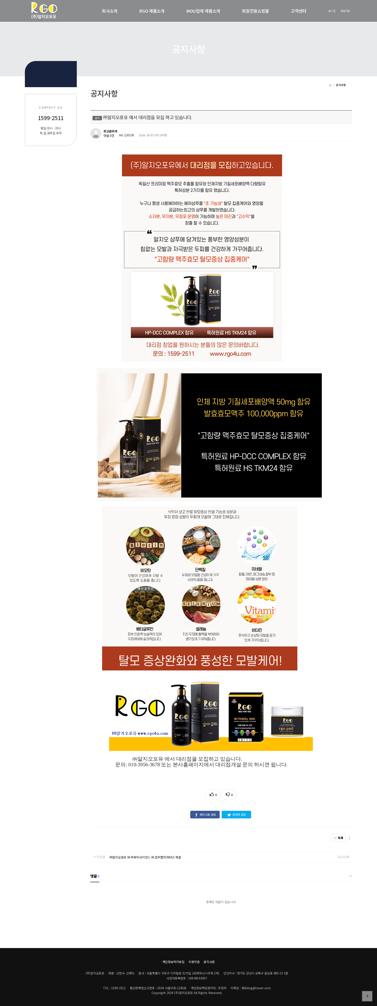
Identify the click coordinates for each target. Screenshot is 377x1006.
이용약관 (194, 962)
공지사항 (209, 962)
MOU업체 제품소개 (203, 11)
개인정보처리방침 (173, 962)
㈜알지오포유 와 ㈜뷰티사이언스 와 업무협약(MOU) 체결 (145, 857)
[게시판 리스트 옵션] (349, 837)
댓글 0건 (108, 136)
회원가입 (345, 11)
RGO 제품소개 (152, 11)
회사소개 (109, 11)
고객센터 (298, 11)
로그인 (331, 11)
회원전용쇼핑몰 (255, 11)
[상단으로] (367, 996)
